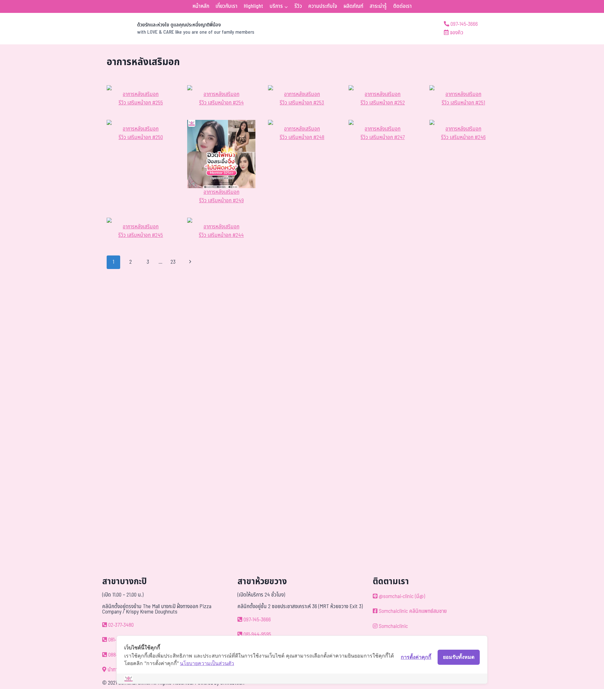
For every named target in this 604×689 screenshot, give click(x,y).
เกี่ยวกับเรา (226, 6)
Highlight (253, 6)
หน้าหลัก (201, 6)
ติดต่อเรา (402, 6)
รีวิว (298, 6)
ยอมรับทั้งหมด (458, 657)
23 (173, 262)
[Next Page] (190, 262)
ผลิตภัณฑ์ (353, 6)
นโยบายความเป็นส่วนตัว (207, 663)
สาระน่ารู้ (378, 6)
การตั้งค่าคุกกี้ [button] (416, 657)
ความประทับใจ (322, 6)
